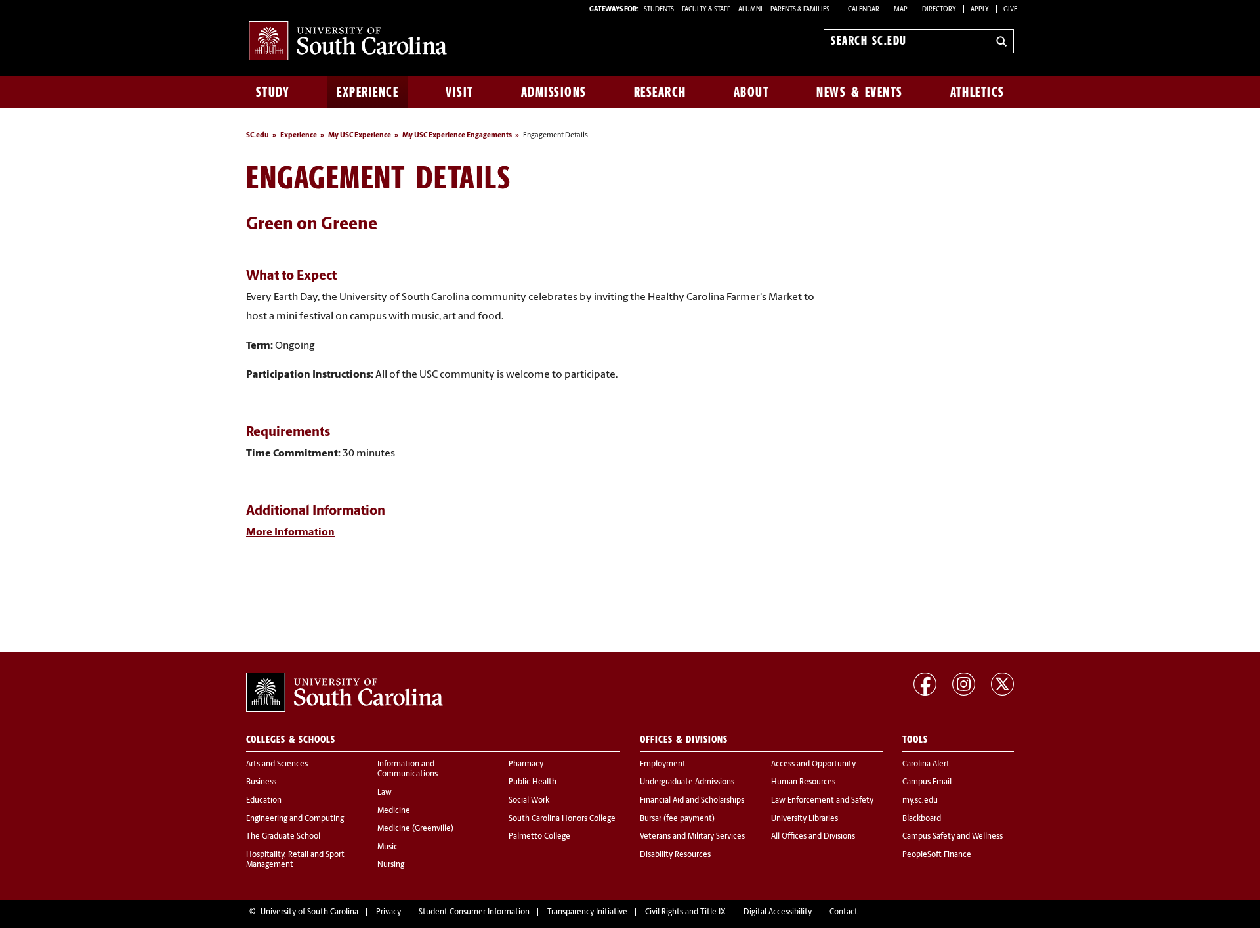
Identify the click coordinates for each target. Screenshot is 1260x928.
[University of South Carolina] (344, 692)
